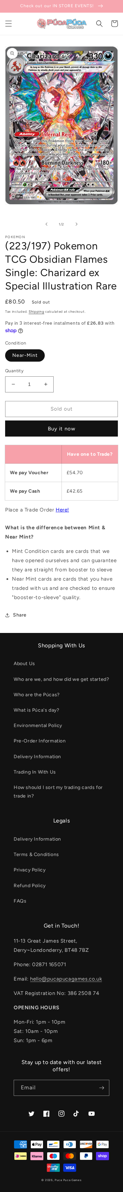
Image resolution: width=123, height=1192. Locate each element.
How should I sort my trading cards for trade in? (58, 792)
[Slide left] (46, 224)
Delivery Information (37, 757)
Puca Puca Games (68, 1180)
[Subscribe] (101, 1088)
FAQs (20, 901)
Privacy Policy (29, 870)
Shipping (36, 311)
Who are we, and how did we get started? (61, 679)
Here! (62, 510)
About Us (24, 663)
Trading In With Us (35, 772)
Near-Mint (25, 355)
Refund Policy (30, 886)
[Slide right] (76, 224)
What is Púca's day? (36, 710)
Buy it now (62, 429)
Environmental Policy (38, 725)
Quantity (14, 370)
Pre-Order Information (40, 741)
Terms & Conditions (36, 854)
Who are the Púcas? (37, 695)
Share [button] (20, 615)
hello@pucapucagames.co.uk (66, 979)
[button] (8, 23)
